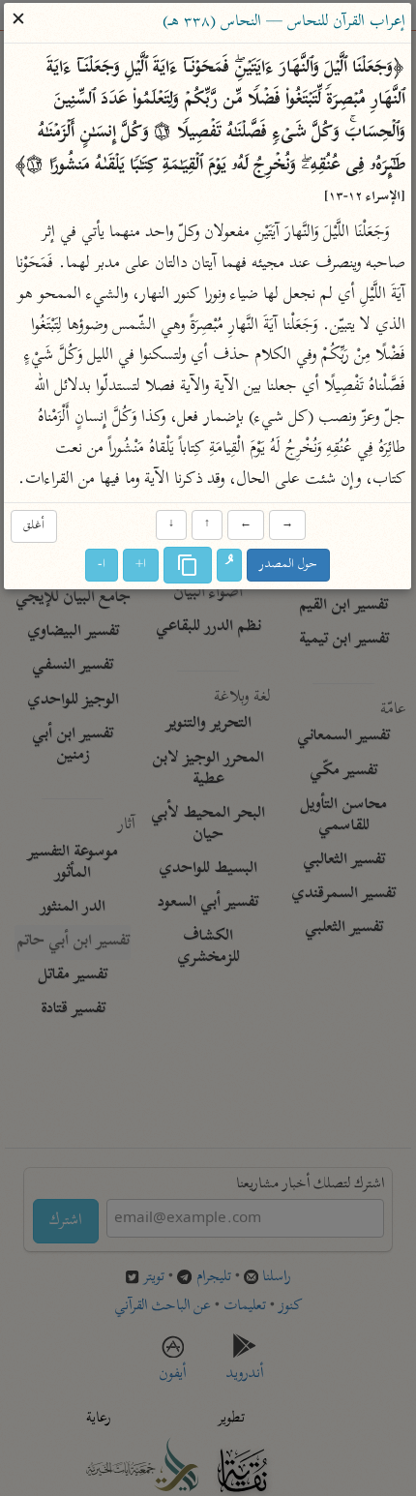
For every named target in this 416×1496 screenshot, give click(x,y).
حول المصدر (289, 565)
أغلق (34, 526)
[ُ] (230, 565)
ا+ (141, 565)
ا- (102, 565)
